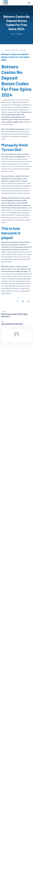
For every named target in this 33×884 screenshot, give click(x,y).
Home (12, 34)
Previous (3, 312)
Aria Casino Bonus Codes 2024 (12, 324)
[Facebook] (17, 301)
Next (2, 321)
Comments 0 (22, 50)
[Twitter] (23, 301)
